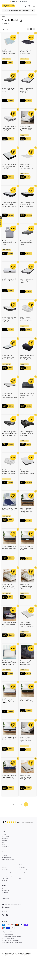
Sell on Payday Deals (23, 872)
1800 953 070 (8, 901)
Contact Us (4, 880)
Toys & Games (5, 838)
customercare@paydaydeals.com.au (13, 904)
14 (21, 804)
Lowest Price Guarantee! (19, 1)
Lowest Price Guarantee (7, 876)
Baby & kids (4, 840)
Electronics (4, 855)
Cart (3, 888)
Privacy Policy (5, 878)
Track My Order (5, 892)
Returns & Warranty (6, 872)
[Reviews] (18, 822)
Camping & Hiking (6, 846)
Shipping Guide (5, 869)
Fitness (3, 853)
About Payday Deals (23, 867)
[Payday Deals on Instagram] (3, 915)
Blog (20, 878)
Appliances (4, 844)
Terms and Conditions (7, 874)
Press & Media (22, 874)
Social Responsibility (23, 869)
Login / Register (5, 890)
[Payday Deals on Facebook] (7, 915)
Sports (3, 851)
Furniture (4, 834)
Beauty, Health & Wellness (8, 859)
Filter (6, 29)
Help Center (4, 867)
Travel (3, 849)
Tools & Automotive (6, 857)
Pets (3, 842)
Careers (20, 876)
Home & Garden (5, 836)
